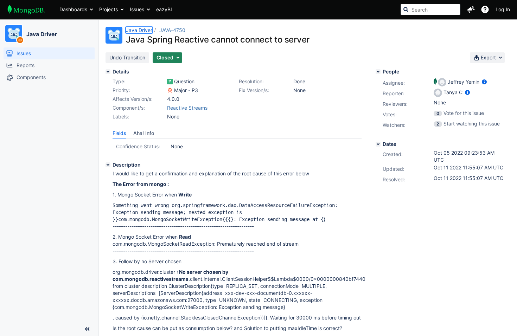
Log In (503, 9)
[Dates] (378, 144)
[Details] (108, 71)
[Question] (170, 81)
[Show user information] (484, 82)
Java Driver (41, 34)
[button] (471, 9)
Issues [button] (137, 9)
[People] (378, 71)
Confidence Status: (138, 146)
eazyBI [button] (164, 9)
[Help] (485, 9)
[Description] (108, 164)
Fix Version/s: (254, 90)
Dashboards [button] (73, 9)
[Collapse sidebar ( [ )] (87, 329)
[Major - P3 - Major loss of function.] (170, 90)
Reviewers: (395, 104)
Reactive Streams (187, 108)
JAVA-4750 (172, 30)
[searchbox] (430, 9)
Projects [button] (108, 9)
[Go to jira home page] (26, 9)
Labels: (121, 116)
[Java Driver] (13, 33)
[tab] (119, 133)
